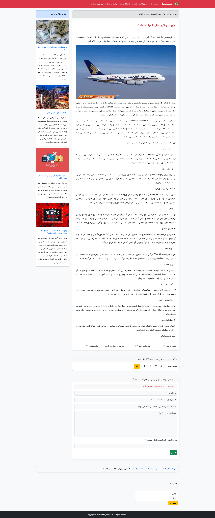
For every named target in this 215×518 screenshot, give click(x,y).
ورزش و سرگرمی (96, 3)
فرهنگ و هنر (124, 3)
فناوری (134, 3)
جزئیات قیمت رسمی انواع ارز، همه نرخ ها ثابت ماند (52, 48)
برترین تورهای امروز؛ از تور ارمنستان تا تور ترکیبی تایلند (52, 176)
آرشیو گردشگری (111, 3)
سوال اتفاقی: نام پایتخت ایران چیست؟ (161, 440)
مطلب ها (154, 3)
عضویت (173, 503)
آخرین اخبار (143, 3)
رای (137, 366)
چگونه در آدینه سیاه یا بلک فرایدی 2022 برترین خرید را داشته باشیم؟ (53, 232)
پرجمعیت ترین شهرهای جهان (57, 112)
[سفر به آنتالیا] (170, 4)
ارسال (173, 452)
